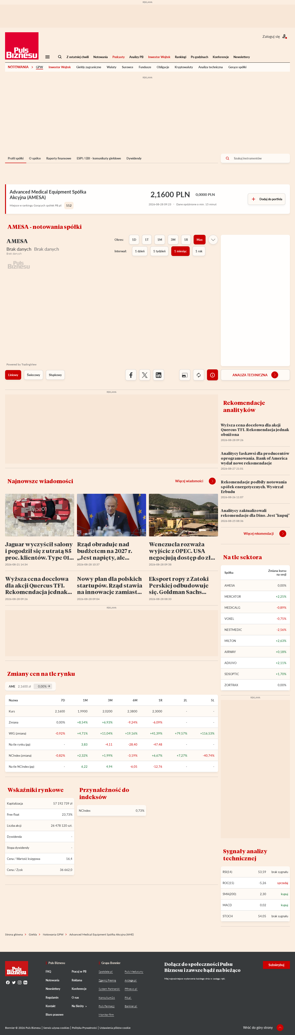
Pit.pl (128, 997)
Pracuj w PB (79, 971)
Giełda (33, 934)
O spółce (35, 158)
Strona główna (14, 934)
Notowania (100, 57)
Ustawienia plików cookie (115, 1027)
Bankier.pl (131, 1006)
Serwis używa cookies (56, 1027)
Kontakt (50, 1006)
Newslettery (241, 57)
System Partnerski (109, 989)
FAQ (48, 971)
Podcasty (118, 57)
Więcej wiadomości (189, 481)
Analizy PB (136, 57)
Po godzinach (199, 57)
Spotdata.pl (105, 971)
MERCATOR (232, 596)
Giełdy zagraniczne (88, 67)
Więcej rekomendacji (259, 533)
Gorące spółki (237, 67)
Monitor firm (106, 1014)
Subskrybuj (276, 965)
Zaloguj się (271, 36)
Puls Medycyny (134, 971)
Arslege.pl (130, 980)
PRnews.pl (131, 989)
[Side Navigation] (47, 57)
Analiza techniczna (210, 67)
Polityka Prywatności (84, 1027)
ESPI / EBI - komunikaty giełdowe (99, 158)
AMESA (229, 585)
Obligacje (163, 67)
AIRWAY (230, 652)
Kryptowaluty (184, 67)
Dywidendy (134, 158)
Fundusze (145, 67)
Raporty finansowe (58, 158)
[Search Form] (60, 57)
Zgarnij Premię (107, 980)
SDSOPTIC (231, 674)
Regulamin (52, 997)
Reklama (77, 980)
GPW (39, 67)
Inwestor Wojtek (159, 57)
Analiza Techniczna (250, 375)
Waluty (111, 67)
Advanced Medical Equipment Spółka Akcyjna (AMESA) (48, 194)
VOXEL (229, 618)
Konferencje (221, 57)
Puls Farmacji (107, 1006)
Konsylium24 (107, 997)
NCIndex (84, 810)
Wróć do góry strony (258, 1027)
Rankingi (180, 57)
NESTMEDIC (233, 630)
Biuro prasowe (54, 1014)
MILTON (230, 641)
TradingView (28, 364)
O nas (75, 997)
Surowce (127, 67)
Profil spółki (16, 158)
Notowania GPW (53, 934)
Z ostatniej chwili (78, 57)
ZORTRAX (231, 685)
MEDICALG (232, 607)
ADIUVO (230, 663)
